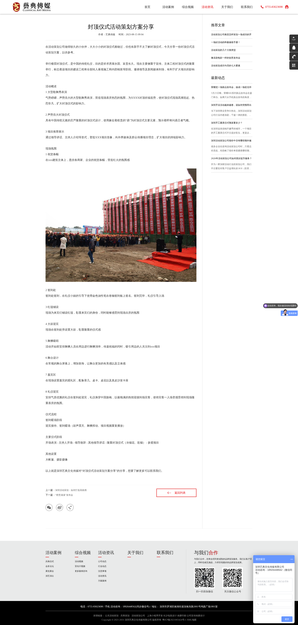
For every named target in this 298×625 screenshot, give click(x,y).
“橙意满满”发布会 (64, 495)
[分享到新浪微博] (59, 507)
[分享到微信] (49, 507)
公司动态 (102, 561)
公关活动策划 (111, 615)
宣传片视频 (80, 566)
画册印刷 (181, 615)
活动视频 (79, 561)
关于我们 (135, 553)
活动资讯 (106, 553)
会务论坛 (50, 566)
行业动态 (102, 566)
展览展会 (50, 571)
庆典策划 (125, 615)
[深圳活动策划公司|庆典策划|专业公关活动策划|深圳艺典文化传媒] (32, 7)
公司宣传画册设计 (196, 615)
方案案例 (102, 581)
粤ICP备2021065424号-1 (174, 620)
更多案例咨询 (81, 571)
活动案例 (53, 553)
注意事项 (102, 571)
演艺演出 (50, 576)
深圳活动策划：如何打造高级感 (71, 490)
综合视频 (83, 553)
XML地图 (191, 620)
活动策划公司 (138, 615)
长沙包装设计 (170, 615)
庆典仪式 (50, 561)
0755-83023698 (274, 6)
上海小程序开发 (155, 615)
